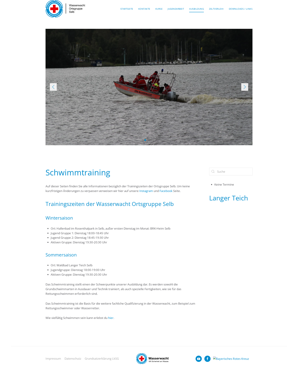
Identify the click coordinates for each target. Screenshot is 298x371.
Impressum (53, 358)
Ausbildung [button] (196, 8)
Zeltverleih (216, 8)
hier (110, 318)
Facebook (166, 191)
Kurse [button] (159, 8)
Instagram (146, 191)
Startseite (126, 8)
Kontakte (144, 8)
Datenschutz (72, 358)
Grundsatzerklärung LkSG (102, 358)
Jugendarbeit (176, 8)
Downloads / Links (241, 8)
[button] (53, 87)
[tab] (145, 140)
